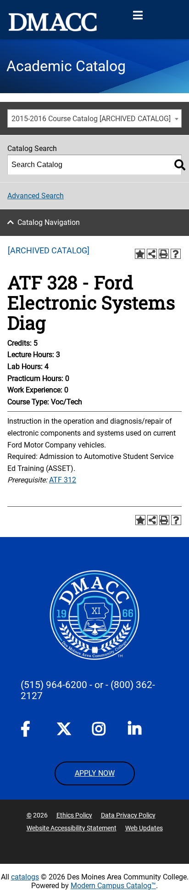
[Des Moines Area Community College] (53, 22)
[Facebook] (28, 730)
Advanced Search (35, 195)
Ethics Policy (74, 815)
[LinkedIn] (135, 730)
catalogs (25, 877)
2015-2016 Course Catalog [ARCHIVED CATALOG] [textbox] (91, 118)
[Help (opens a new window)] (176, 254)
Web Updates (144, 828)
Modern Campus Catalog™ (113, 885)
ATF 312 (62, 480)
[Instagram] (99, 730)
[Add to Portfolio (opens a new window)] (140, 254)
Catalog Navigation (48, 222)
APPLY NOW (95, 773)
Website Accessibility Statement (72, 828)
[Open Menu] (138, 15)
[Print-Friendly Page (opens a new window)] (164, 254)
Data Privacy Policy (128, 815)
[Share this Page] (152, 254)
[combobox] (94, 118)
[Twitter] (63, 729)
